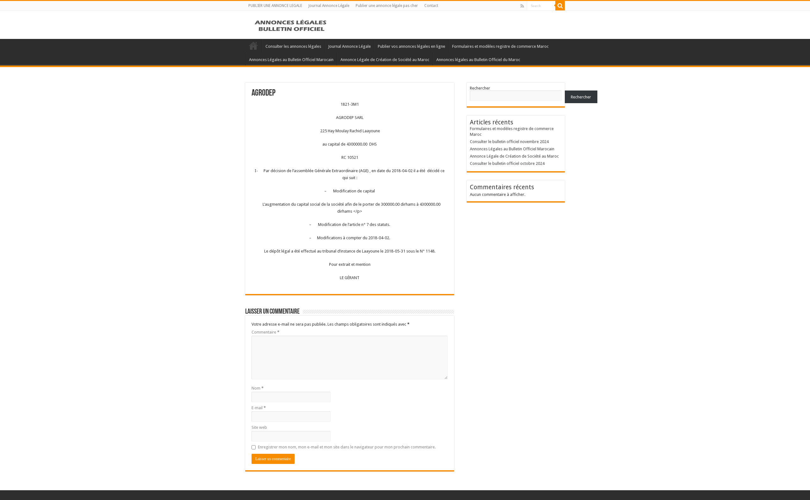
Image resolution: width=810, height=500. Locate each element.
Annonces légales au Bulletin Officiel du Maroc (478, 59)
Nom (258, 388)
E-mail (259, 407)
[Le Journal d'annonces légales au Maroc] (291, 24)
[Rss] (522, 6)
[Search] (560, 5)
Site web (259, 427)
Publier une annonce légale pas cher (387, 5)
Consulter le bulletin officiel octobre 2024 (507, 163)
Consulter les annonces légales (293, 46)
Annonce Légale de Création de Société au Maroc (384, 59)
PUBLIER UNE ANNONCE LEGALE (275, 5)
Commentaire (265, 332)
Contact (431, 5)
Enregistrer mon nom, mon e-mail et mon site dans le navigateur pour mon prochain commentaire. (347, 447)
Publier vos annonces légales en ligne (411, 46)
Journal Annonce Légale (328, 5)
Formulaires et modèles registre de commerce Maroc (500, 46)
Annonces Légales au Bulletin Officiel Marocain (291, 59)
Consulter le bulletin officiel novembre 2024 (509, 141)
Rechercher (480, 88)
